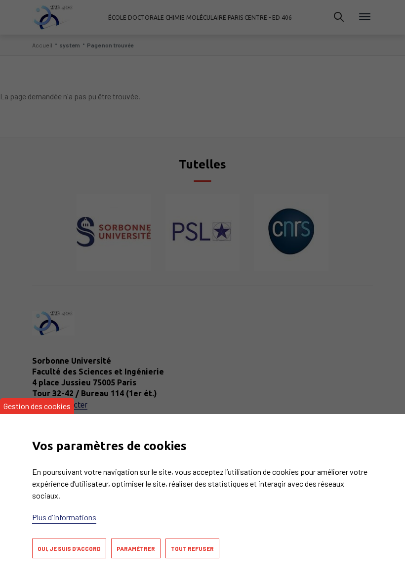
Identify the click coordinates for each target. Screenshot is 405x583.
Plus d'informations (64, 517)
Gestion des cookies (37, 406)
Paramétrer (136, 548)
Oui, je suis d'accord (69, 548)
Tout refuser (192, 548)
